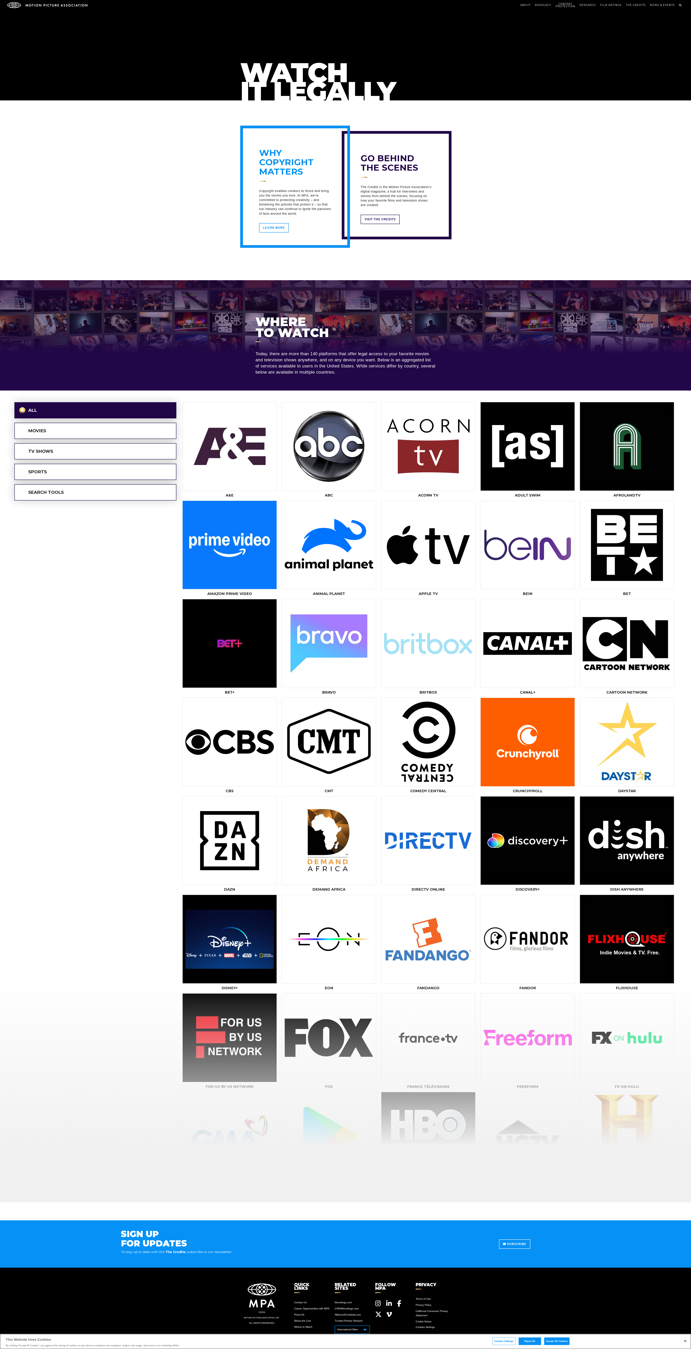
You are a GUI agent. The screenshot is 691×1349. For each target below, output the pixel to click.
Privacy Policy (423, 1304)
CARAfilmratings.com (347, 1308)
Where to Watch (303, 1326)
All (32, 410)
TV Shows (40, 451)
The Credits (636, 5)
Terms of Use (423, 1298)
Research (587, 5)
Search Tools (46, 492)
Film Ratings (611, 5)
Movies (37, 430)
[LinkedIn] (389, 1303)
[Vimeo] (389, 1314)
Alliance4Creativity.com (348, 1314)
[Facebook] (400, 1303)
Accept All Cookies (557, 1341)
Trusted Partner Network (349, 1320)
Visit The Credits (380, 219)
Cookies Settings (504, 1341)
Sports (37, 471)
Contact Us (300, 1302)
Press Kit (299, 1314)
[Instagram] (378, 1303)
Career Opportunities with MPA (311, 1308)
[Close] (685, 1341)
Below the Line (302, 1320)
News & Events (662, 5)
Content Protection (565, 5)
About (525, 5)
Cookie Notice (424, 1321)
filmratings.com (343, 1302)
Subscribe (516, 1244)
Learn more (274, 227)
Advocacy (543, 5)
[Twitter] (378, 1314)
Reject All (529, 1341)
